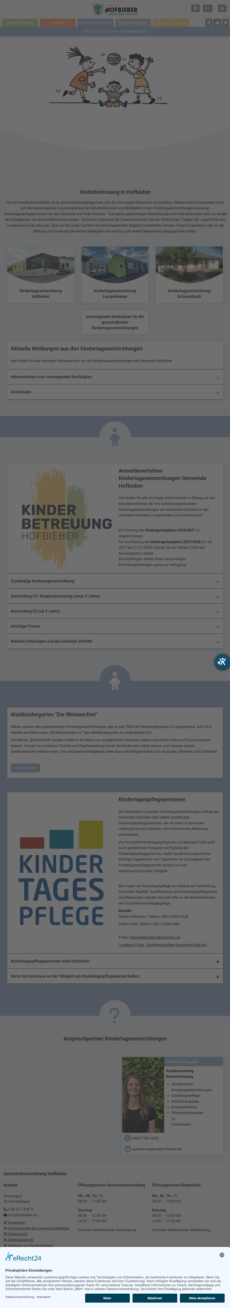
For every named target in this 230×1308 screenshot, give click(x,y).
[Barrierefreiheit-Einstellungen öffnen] (222, 661)
